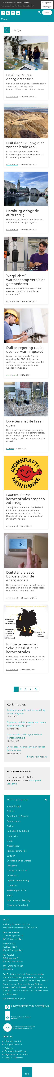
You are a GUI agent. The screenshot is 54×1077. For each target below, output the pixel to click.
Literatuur (12, 885)
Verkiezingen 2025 (16, 890)
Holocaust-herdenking (18, 900)
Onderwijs (12, 835)
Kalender (9, 1047)
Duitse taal (12, 875)
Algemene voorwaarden (16, 1054)
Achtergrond (12, 96)
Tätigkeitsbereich (13, 1044)
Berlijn (10, 825)
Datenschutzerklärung (16, 1051)
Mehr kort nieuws (37, 756)
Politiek (11, 811)
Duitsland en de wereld (19, 860)
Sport (10, 895)
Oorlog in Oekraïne (17, 870)
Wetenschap (13, 845)
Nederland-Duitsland (18, 830)
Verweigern (47, 7)
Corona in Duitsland (17, 905)
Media (10, 840)
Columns (10, 448)
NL (4, 919)
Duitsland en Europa (17, 816)
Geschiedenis (13, 821)
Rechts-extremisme (17, 850)
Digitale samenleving (18, 880)
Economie (12, 865)
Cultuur (11, 855)
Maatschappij (14, 806)
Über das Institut (13, 1041)
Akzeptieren (47, 3)
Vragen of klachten (14, 1057)
